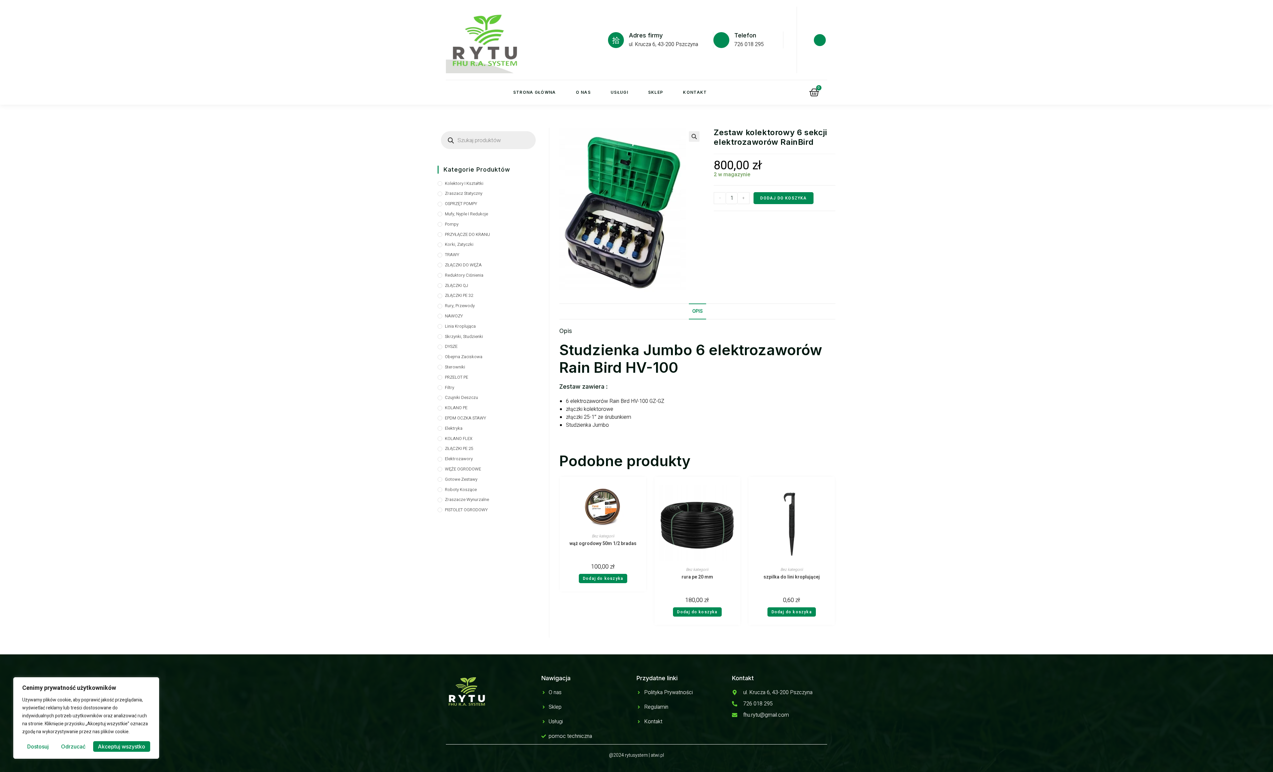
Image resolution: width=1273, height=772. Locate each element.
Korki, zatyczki (459, 244)
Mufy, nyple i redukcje (466, 214)
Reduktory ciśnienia (464, 275)
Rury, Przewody (460, 306)
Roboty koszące (461, 489)
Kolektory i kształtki (464, 183)
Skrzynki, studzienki (464, 336)
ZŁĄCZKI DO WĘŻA (463, 265)
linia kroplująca (460, 326)
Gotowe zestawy (461, 479)
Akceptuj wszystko (121, 746)
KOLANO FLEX (458, 438)
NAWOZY (454, 316)
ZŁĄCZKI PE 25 (459, 448)
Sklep (655, 92)
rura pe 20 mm (697, 577)
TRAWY (452, 254)
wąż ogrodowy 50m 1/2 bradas (603, 544)
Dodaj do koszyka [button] (603, 578)
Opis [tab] (697, 311)
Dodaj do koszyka (783, 198)
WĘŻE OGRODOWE (463, 469)
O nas (583, 92)
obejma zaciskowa (463, 357)
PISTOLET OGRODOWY (466, 510)
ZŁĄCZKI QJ (456, 285)
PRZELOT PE (456, 377)
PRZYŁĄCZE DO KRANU (467, 234)
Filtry (449, 387)
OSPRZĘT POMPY (461, 203)
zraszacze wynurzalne (467, 499)
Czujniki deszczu (461, 397)
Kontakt (695, 92)
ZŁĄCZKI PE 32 (459, 295)
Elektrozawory (459, 459)
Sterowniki (455, 367)
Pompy (451, 224)
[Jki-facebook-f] (820, 40)
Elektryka (453, 428)
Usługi (619, 92)
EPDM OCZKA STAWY (465, 418)
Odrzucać (73, 746)
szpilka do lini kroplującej (791, 577)
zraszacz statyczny (463, 193)
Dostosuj (38, 746)
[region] (86, 718)
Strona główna (534, 92)
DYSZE (451, 346)
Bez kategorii (603, 536)
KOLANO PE (456, 408)
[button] (694, 136)
